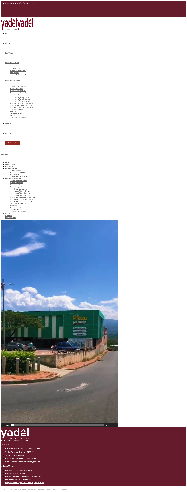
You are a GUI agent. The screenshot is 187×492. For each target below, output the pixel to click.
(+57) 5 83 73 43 (14, 3)
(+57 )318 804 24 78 (27, 3)
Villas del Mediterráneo (18, 211)
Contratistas (10, 164)
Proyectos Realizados (13, 179)
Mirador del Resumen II (18, 172)
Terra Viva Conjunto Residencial (21, 199)
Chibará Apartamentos (18, 181)
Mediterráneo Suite (17, 207)
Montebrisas (14, 174)
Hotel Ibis (13, 205)
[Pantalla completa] (115, 425)
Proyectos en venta (12, 168)
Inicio (7, 162)
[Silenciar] (111, 425)
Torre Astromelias (20, 189)
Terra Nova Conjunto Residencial (22, 201)
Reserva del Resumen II (18, 176)
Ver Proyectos (10, 218)
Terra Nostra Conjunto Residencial (22, 197)
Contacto (8, 216)
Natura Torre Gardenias (18, 185)
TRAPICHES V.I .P (16, 170)
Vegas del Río (14, 209)
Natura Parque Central (18, 187)
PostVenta (9, 166)
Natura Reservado (16, 183)
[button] (59, 323)
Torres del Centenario (18, 203)
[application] (59, 323)
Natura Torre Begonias (22, 193)
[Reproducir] (4, 425)
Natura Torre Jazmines (22, 195)
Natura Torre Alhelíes (22, 191)
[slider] (57, 425)
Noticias (8, 214)
